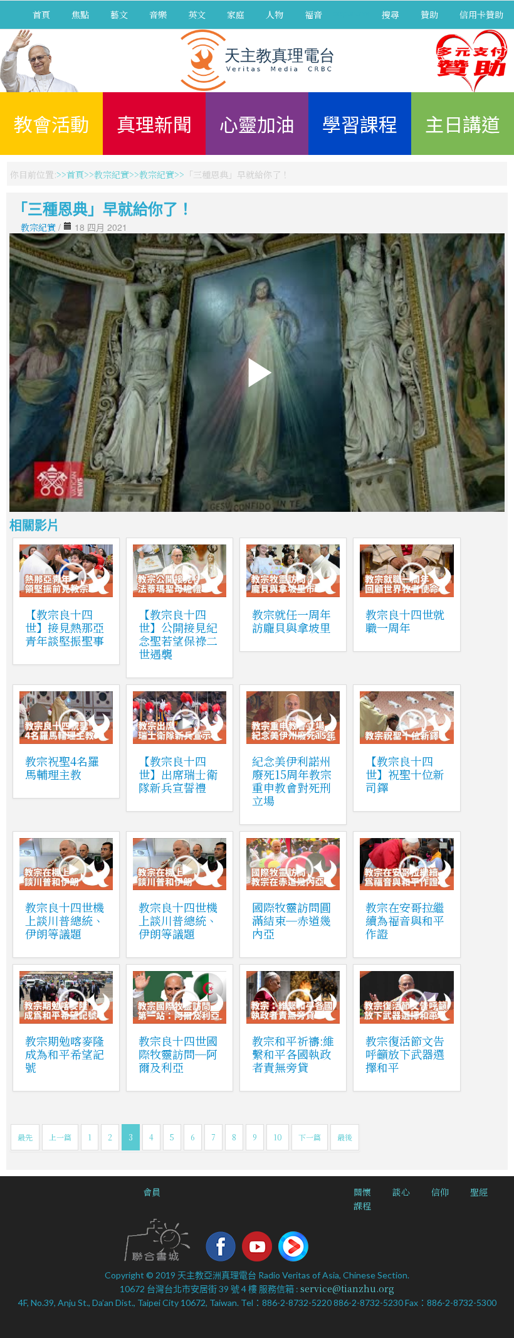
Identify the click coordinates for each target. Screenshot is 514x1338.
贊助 (429, 14)
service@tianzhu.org (347, 1288)
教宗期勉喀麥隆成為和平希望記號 (64, 1054)
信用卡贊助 (481, 14)
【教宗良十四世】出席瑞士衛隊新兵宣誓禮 (178, 774)
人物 (274, 14)
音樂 (158, 14)
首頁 (41, 14)
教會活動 (51, 123)
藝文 (119, 14)
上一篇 (60, 1137)
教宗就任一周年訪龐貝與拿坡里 (291, 620)
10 (277, 1137)
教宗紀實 (111, 174)
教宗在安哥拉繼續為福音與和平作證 (404, 920)
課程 (362, 1205)
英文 (197, 14)
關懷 (362, 1192)
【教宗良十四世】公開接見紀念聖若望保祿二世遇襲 (178, 634)
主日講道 (462, 123)
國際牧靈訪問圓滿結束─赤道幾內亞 (291, 920)
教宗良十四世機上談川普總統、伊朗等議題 (64, 920)
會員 (151, 1192)
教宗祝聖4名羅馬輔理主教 (62, 767)
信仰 (440, 1192)
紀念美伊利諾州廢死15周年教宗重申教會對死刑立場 (292, 781)
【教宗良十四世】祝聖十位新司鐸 (404, 774)
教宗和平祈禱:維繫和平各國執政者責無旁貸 (293, 1054)
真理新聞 (154, 123)
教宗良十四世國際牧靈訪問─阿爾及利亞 (178, 1054)
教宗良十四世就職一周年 (404, 620)
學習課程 (359, 123)
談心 (401, 1192)
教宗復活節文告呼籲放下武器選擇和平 (404, 1054)
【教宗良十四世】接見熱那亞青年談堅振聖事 (64, 627)
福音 (313, 14)
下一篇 (309, 1137)
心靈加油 (257, 123)
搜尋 (390, 14)
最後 (344, 1137)
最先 (25, 1137)
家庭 (235, 14)
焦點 (80, 14)
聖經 (479, 1192)
